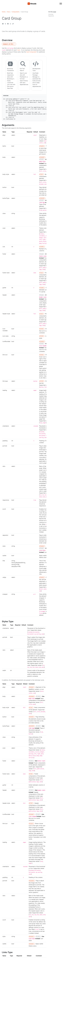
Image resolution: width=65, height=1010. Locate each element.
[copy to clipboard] (45, 98)
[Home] (32, 3)
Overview (50, 14)
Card (18, 50)
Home (3, 12)
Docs (8, 12)
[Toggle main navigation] (61, 3)
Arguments (51, 16)
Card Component (31, 52)
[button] (3, 24)
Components (15, 12)
